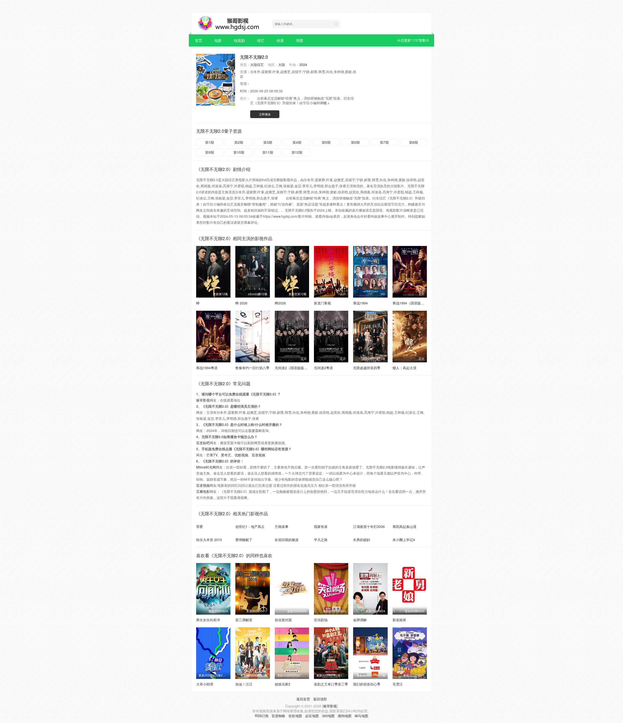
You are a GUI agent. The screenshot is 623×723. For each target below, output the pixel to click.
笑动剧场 (321, 619)
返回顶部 (320, 698)
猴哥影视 (203, 400)
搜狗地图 (344, 715)
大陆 (281, 64)
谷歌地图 (295, 715)
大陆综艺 (257, 64)
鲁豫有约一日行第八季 (252, 367)
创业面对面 (283, 619)
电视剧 (239, 40)
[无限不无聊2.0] (215, 80)
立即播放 (265, 114)
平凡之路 (321, 539)
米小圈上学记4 (404, 539)
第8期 (413, 142)
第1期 (209, 142)
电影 (218, 40)
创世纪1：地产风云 (250, 526)
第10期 (238, 152)
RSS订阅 (261, 715)
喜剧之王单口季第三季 (331, 684)
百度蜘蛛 (278, 715)
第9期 (209, 152)
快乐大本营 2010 (209, 539)
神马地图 (361, 715)
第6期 (355, 142)
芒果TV (212, 454)
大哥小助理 (204, 684)
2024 (303, 64)
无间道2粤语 (323, 367)
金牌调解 (360, 619)
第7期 (384, 142)
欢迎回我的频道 (287, 539)
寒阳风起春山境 (404, 526)
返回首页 (303, 698)
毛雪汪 (398, 684)
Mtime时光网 (206, 467)
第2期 (238, 142)
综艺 (260, 40)
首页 (198, 40)
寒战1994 (360, 302)
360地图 (328, 715)
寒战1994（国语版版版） (412, 302)
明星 (299, 40)
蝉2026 (280, 302)
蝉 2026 (241, 302)
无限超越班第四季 (366, 367)
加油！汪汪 (243, 684)
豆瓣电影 (203, 491)
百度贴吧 (203, 442)
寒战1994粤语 (207, 367)
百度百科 (255, 430)
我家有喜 (321, 526)
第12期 (297, 152)
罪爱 (199, 526)
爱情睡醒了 (243, 539)
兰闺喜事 (281, 526)
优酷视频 (241, 454)
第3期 (267, 142)
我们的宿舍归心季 (366, 684)
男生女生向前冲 (208, 619)
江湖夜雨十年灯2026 (369, 526)
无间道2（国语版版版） (293, 367)
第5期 (326, 142)
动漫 (280, 40)
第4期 (297, 142)
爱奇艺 (226, 454)
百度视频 (258, 454)
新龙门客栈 (322, 302)
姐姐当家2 (282, 684)
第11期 (267, 152)
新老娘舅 (399, 619)
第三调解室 (243, 619)
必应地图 (312, 715)
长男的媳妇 (361, 539)
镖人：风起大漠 (404, 367)
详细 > (325, 102)
